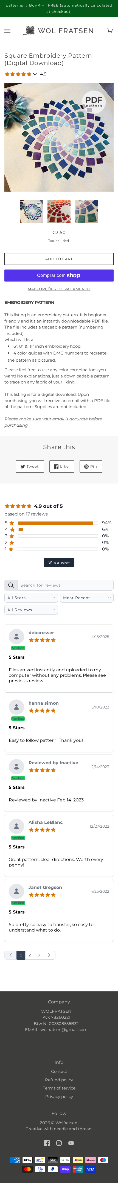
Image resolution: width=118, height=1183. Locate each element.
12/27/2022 (99, 826)
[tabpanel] (59, 768)
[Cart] (110, 30)
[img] (43, 639)
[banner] (58, 30)
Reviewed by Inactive (53, 763)
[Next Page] (49, 955)
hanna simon (44, 703)
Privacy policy (59, 1096)
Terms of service (59, 1088)
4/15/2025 (100, 637)
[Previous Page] (10, 955)
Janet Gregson (45, 887)
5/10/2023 (100, 707)
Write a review (59, 562)
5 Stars (17, 657)
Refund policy (59, 1079)
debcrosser (41, 633)
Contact (59, 1071)
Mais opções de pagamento (59, 289)
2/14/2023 (100, 767)
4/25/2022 (100, 891)
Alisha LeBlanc (46, 822)
